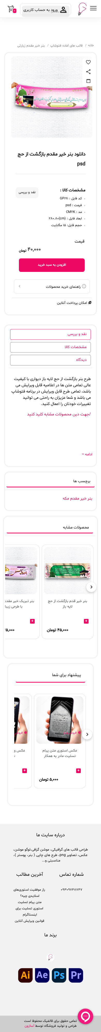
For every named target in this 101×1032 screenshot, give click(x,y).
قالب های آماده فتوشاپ (66, 45)
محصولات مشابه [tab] (76, 527)
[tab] (50, 676)
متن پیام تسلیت (29, 902)
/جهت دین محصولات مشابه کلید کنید (59, 414)
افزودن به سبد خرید (52, 265)
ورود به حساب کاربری (41, 10)
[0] (4, 9)
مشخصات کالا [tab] (75, 347)
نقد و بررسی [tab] (77, 334)
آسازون (29, 1026)
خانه (91, 45)
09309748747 (71, 889)
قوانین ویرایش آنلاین (29, 921)
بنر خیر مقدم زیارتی (31, 45)
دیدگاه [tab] (81, 360)
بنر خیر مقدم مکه (77, 498)
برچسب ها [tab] (81, 481)
